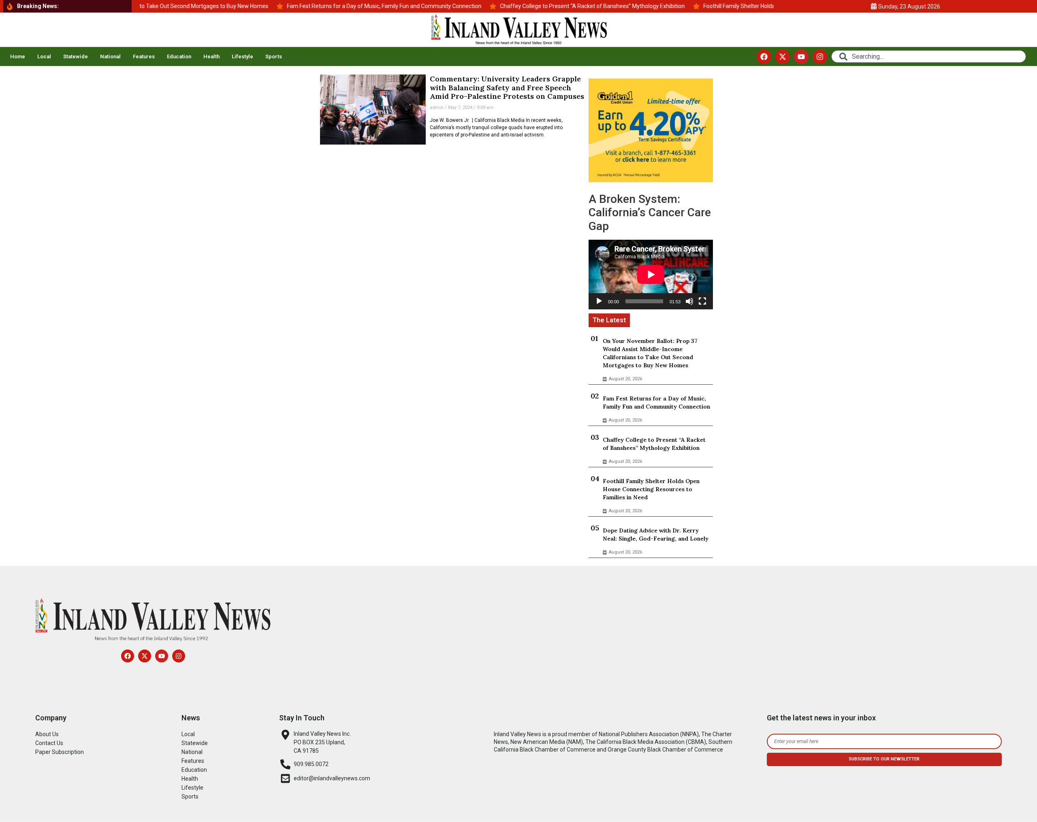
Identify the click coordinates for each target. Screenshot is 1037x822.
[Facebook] (764, 56)
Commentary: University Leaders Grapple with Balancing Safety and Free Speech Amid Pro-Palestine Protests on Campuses (507, 87)
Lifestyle (242, 56)
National (110, 56)
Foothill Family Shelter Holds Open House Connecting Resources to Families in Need (651, 489)
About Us (47, 734)
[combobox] (928, 56)
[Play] (599, 301)
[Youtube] (801, 56)
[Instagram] (820, 56)
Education (179, 56)
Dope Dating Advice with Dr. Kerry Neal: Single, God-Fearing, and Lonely (655, 534)
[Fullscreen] (702, 301)
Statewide (75, 56)
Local (44, 56)
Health (211, 56)
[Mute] (689, 301)
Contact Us (49, 743)
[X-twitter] (782, 56)
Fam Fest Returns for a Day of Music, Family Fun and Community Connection (656, 402)
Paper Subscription (59, 752)
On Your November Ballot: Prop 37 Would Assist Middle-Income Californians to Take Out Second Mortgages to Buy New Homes (650, 353)
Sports (273, 56)
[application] (651, 274)
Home (17, 56)
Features (144, 56)
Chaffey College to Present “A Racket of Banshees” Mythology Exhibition (654, 443)
